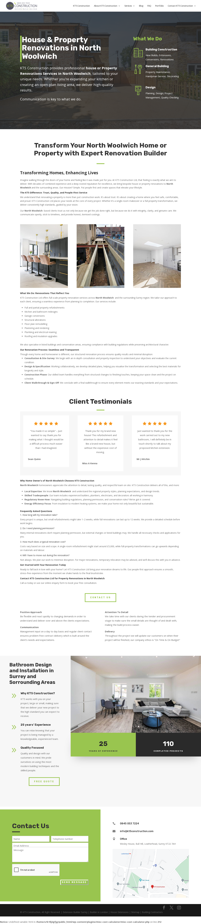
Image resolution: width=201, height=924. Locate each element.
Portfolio (159, 6)
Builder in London (99, 912)
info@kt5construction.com (136, 831)
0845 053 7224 (129, 823)
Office (123, 838)
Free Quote (44, 781)
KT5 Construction (81, 6)
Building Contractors (152, 912)
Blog (141, 6)
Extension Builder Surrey (75, 912)
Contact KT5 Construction (180, 6)
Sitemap (135, 912)
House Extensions (119, 912)
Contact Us (100, 597)
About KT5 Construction (105, 6)
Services (128, 6)
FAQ (149, 6)
